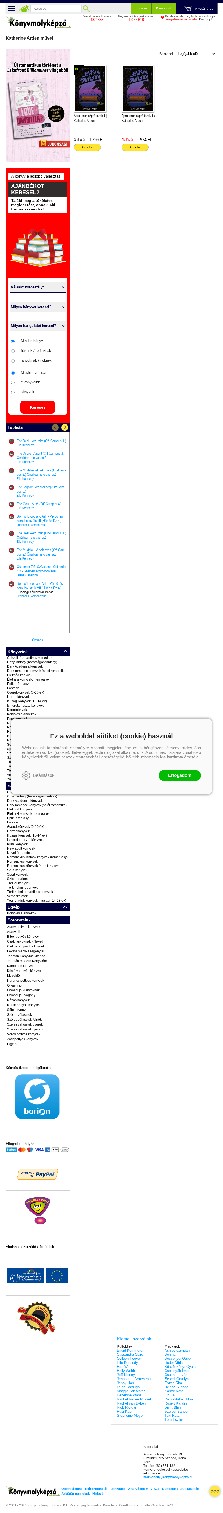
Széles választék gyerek (25, 1024)
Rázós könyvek (18, 1000)
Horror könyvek (18, 697)
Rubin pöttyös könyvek (24, 1005)
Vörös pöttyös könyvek (23, 1034)
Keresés (37, 407)
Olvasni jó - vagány (21, 995)
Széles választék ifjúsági (25, 1029)
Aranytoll (13, 932)
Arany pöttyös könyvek (23, 927)
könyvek (27, 392)
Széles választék (19, 1015)
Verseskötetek (17, 896)
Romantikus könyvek (22, 861)
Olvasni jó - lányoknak (23, 990)
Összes (37, 640)
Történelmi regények (22, 887)
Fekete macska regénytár (25, 951)
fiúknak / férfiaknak (36, 351)
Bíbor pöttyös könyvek (23, 937)
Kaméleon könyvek (21, 966)
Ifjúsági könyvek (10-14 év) (27, 701)
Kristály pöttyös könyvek (24, 971)
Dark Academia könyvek (25, 666)
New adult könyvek (21, 848)
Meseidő (13, 976)
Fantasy (13, 688)
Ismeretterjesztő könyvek (25, 705)
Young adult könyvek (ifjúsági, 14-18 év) (36, 900)
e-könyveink (30, 382)
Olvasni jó (14, 985)
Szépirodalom (17, 879)
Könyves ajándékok (21, 714)
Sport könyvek (17, 874)
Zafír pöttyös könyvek (22, 1039)
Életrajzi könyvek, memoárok (28, 679)
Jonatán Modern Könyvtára (27, 961)
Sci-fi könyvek (17, 870)
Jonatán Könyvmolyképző (26, 956)
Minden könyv (32, 341)
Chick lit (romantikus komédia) (29, 658)
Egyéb (12, 1044)
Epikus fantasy (18, 684)
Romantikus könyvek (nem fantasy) (33, 866)
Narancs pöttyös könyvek (25, 980)
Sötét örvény (16, 1010)
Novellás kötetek (19, 853)
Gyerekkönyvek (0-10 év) (25, 692)
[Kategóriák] (214, 1491)
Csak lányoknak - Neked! (25, 941)
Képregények (17, 710)
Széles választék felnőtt (24, 1020)
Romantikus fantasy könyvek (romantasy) (37, 857)
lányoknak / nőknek (36, 360)
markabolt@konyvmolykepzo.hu (168, 1477)
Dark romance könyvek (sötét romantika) (37, 671)
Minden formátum (34, 372)
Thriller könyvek (18, 883)
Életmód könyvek (19, 675)
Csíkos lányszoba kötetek (26, 946)
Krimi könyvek (17, 844)
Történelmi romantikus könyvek (30, 892)
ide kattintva (171, 757)
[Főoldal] (24, 8)
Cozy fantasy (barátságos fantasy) (32, 662)
